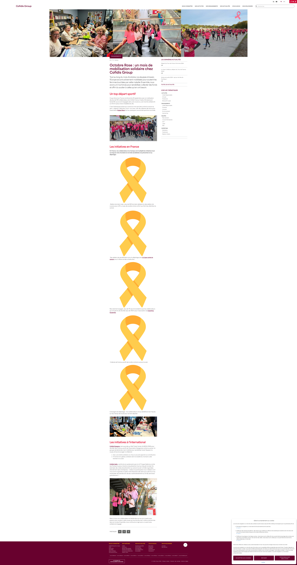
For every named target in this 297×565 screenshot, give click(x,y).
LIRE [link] (162, 65)
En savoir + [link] (238, 527)
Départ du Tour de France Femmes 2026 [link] (172, 63)
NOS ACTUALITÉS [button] (225, 6)
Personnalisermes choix (285, 558)
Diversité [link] (164, 107)
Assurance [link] (124, 547)
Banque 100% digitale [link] (126, 548)
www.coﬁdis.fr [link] (126, 555)
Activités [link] (164, 93)
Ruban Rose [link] (121, 110)
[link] (273, 1)
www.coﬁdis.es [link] (120, 555)
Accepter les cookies (243, 558)
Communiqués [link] (151, 549)
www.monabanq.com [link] (183, 555)
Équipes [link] (164, 116)
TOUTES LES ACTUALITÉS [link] (167, 84)
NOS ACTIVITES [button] (199, 6)
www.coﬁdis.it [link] (140, 555)
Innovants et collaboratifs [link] (127, 551)
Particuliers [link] (150, 545)
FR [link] (281, 1)
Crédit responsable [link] (167, 95)
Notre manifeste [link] (112, 551)
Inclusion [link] (164, 109)
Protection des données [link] (175, 561)
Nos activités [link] (138, 547)
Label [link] (163, 123)
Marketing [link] (164, 130)
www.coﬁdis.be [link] (113, 555)
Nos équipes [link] (138, 551)
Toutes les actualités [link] (139, 545)
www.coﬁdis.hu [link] (134, 555)
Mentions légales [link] (184, 561)
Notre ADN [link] (111, 548)
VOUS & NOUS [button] (236, 6)
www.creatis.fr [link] (175, 555)
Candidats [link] (150, 548)
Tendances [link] (165, 132)
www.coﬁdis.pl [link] (147, 555)
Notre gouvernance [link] (113, 552)
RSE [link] (163, 125)
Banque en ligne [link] (166, 101)
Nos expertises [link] (138, 548)
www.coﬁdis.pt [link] (154, 555)
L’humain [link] (164, 545)
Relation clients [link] (166, 134)
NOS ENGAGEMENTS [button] (212, 6)
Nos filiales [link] (111, 549)
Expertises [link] (165, 128)
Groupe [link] (164, 97)
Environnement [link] (166, 111)
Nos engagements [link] (139, 549)
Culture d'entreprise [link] (167, 119)
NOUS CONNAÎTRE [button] (187, 6)
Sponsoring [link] (165, 113)
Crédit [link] (123, 545)
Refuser (264, 558)
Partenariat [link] (165, 99)
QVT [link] (163, 121)
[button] (293, 1)
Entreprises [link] (150, 547)
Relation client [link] (125, 552)
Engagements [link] (166, 103)
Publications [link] (151, 551)
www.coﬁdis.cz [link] (161, 555)
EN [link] (284, 1)
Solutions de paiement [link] (127, 549)
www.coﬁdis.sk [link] (168, 555)
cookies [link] (263, 562)
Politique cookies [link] (165, 561)
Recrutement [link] (165, 118)
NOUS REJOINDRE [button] (247, 6)
